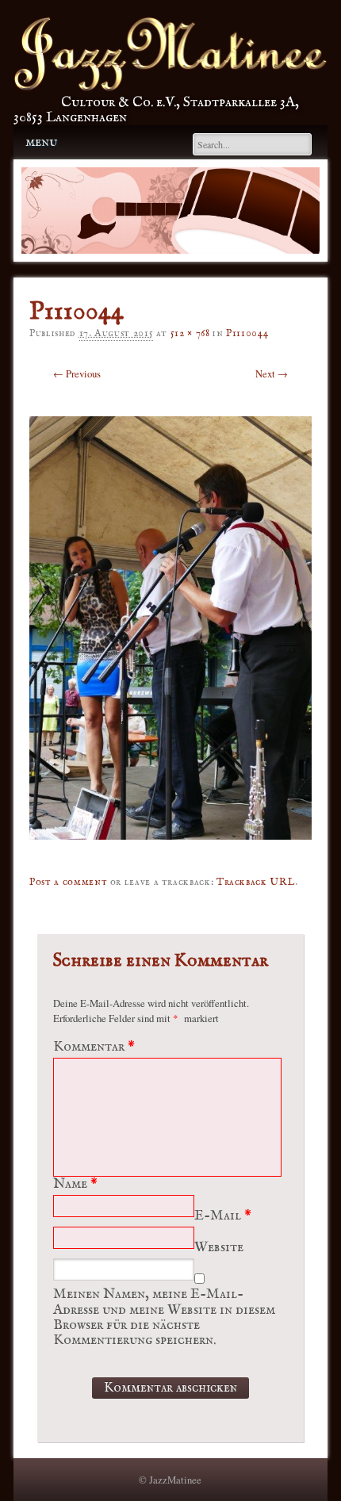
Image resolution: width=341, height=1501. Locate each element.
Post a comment (68, 882)
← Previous (77, 373)
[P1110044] (170, 851)
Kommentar (94, 1047)
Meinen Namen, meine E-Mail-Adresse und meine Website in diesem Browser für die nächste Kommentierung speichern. (164, 1317)
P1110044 (247, 333)
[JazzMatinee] (170, 87)
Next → (271, 373)
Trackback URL (255, 882)
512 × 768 (190, 333)
